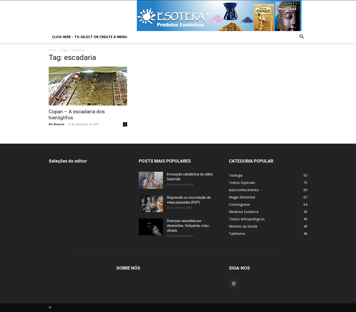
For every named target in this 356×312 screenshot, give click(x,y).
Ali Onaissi (56, 124)
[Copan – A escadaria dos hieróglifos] (88, 86)
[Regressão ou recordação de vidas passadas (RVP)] (151, 203)
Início (52, 50)
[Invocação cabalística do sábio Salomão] (151, 180)
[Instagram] (234, 284)
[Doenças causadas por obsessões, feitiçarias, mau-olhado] (151, 226)
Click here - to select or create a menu (89, 36)
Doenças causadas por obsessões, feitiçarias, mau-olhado (188, 225)
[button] (301, 37)
